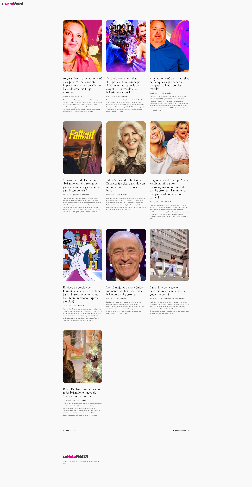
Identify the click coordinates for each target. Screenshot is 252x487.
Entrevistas (85, 194)
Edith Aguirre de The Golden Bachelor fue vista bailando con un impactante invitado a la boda (125, 185)
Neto (78, 96)
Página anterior (70, 431)
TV (84, 96)
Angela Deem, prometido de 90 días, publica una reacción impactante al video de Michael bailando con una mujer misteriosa (82, 85)
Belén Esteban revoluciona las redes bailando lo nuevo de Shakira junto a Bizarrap (81, 393)
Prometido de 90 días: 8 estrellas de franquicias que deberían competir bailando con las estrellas (169, 84)
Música (84, 400)
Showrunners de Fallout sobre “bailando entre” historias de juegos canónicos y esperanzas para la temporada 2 (81, 185)
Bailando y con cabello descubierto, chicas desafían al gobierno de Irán (168, 291)
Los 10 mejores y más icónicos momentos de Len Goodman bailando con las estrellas (125, 291)
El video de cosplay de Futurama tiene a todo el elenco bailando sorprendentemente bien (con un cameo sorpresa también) (82, 294)
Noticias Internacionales (176, 298)
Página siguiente (181, 431)
